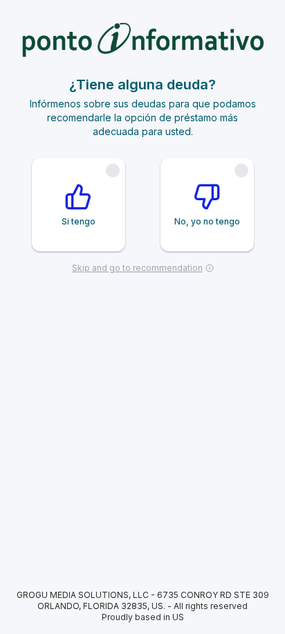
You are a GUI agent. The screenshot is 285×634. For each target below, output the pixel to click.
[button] (142, 46)
